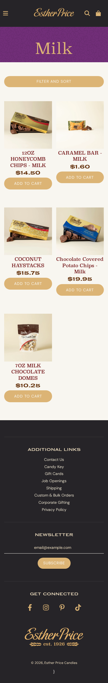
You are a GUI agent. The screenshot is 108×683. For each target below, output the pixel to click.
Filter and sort (54, 81)
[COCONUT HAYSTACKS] (28, 231)
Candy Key (54, 466)
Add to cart (28, 183)
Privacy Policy (54, 509)
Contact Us (54, 459)
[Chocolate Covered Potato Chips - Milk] (80, 231)
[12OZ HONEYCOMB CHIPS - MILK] (28, 125)
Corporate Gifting (54, 502)
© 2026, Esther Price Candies (54, 663)
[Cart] (98, 13)
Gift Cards (54, 473)
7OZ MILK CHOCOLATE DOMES (28, 372)
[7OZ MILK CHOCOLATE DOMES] (28, 338)
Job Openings (54, 480)
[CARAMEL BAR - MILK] (80, 125)
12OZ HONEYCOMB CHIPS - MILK (28, 159)
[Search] (87, 13)
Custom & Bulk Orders (54, 495)
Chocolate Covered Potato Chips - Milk (80, 265)
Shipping (54, 487)
